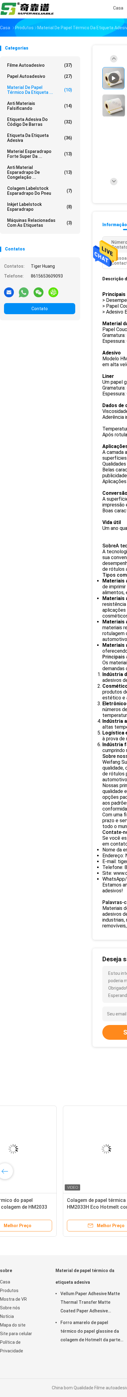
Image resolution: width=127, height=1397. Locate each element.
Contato (39, 308)
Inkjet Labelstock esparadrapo (39, 207)
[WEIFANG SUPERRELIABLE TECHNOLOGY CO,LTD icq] (53, 292)
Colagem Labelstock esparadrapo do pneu (39, 191)
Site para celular (16, 1333)
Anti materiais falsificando (39, 106)
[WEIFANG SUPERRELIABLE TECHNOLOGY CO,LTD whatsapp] (24, 292)
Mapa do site (13, 1325)
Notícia (7, 1316)
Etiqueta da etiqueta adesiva (39, 138)
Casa (5, 1281)
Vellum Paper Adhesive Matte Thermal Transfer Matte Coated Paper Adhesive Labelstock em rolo (90, 1303)
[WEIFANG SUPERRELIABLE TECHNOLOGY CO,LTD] (27, 9)
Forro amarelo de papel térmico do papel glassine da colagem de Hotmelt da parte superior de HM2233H (90, 1332)
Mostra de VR (13, 1299)
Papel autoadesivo (39, 76)
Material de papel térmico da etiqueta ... (39, 90)
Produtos (9, 1290)
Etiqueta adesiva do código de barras (39, 122)
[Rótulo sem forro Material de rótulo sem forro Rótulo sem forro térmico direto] (48, 1149)
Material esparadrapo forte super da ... (39, 154)
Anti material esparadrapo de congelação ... (39, 172)
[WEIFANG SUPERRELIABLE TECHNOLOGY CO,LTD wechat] (38, 292)
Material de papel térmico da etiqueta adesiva (84, 1276)
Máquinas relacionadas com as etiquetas (39, 223)
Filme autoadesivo (39, 65)
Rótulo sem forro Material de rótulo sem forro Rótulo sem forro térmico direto (48, 1207)
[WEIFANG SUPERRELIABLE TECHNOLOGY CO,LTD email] (9, 292)
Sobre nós (10, 1307)
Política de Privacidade (11, 1346)
